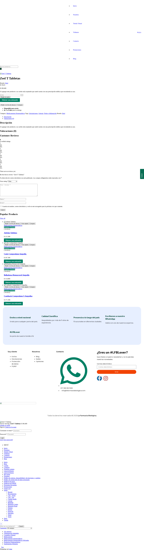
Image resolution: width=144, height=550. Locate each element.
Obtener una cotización (10, 100)
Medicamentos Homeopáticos (15, 113)
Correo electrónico (104, 364)
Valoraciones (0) (9, 118)
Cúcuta (10, 501)
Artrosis (40, 113)
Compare (20, 105)
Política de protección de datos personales (17, 480)
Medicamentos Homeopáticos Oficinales (16, 540)
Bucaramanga (12, 494)
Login (2, 438)
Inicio (5, 448)
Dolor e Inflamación (50, 113)
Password (3, 434)
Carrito (6, 466)
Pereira (10, 510)
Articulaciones (33, 113)
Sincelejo (11, 513)
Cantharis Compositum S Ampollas (18, 296)
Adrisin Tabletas (10, 233)
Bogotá (10, 492)
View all (2, 218)
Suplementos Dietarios (11, 544)
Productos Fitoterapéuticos (12, 542)
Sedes (6, 490)
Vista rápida (24, 223)
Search (21, 526)
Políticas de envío (9, 481)
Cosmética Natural (9, 535)
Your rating (4, 181)
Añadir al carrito (5, 425)
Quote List (7, 488)
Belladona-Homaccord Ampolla (16, 275)
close (10, 549)
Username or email (6, 430)
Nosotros (7, 450)
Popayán (10, 511)
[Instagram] (105, 378)
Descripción (7, 117)
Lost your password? (6, 440)
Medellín (10, 502)
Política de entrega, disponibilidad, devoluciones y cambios (22, 478)
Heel (6, 83)
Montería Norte (12, 506)
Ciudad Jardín (12, 499)
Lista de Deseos (9, 471)
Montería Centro (13, 504)
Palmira (10, 508)
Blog (5, 459)
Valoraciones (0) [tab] (8, 131)
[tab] (74, 117)
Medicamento (8, 537)
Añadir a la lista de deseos (8, 105)
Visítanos (7, 453)
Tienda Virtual (8, 452)
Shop (5, 518)
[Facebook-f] (99, 378)
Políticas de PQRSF (10, 483)
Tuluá (9, 515)
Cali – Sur (11, 497)
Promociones (8, 457)
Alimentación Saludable (11, 533)
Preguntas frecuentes (10, 485)
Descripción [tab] (6, 122)
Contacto (7, 455)
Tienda (6, 520)
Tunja (9, 517)
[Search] (1, 69)
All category (8, 531)
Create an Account (10, 427)
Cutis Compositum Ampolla (15, 254)
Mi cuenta (7, 474)
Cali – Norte (11, 495)
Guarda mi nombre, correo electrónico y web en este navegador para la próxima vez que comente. (32, 206)
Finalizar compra (9, 469)
